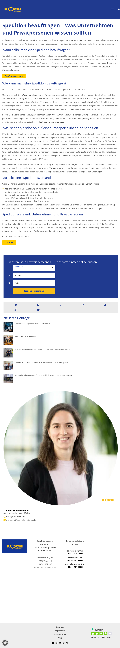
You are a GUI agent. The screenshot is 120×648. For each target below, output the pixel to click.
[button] (119, 9)
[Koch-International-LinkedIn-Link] (16, 305)
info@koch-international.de (45, 567)
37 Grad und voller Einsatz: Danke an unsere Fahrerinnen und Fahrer (42, 349)
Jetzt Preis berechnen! (34, 290)
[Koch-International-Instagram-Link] (83, 305)
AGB (60, 637)
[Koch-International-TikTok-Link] (105, 305)
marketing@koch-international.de (21, 520)
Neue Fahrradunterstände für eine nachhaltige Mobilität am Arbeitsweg (43, 375)
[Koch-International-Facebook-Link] (38, 305)
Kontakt (60, 627)
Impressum (60, 630)
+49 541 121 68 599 (75, 567)
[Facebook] (53, 643)
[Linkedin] (60, 643)
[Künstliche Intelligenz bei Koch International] (8, 327)
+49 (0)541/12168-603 (15, 516)
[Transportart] (47, 267)
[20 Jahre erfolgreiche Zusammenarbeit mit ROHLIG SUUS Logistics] (8, 365)
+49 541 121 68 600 (75, 553)
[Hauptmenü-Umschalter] (112, 9)
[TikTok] (63, 643)
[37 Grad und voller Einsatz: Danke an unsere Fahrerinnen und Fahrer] (8, 352)
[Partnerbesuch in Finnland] (8, 340)
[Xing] (67, 643)
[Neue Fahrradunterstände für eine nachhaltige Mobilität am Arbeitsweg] (8, 378)
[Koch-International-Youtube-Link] (38, 309)
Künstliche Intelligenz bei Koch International (32, 323)
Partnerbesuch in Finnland (25, 336)
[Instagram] (56, 643)
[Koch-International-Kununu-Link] (15, 309)
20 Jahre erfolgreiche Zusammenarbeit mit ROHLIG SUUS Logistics (41, 362)
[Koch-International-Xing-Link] (60, 305)
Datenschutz (60, 634)
